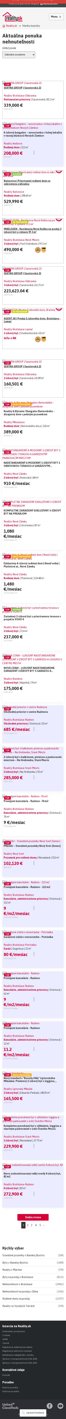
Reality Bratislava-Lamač (18, 329)
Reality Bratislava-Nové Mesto (21, 239)
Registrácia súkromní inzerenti (17, 1351)
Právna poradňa (10, 1387)
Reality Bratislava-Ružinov (19, 719)
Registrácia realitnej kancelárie (17, 1347)
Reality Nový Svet (14, 853)
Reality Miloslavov (14, 422)
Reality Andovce (13, 143)
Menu (54, 16)
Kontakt (6, 1375)
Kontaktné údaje (13, 1369)
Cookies (6, 1335)
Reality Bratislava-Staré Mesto (21, 768)
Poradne (8, 1382)
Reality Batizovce (14, 191)
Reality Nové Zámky (15, 473)
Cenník (5, 1343)
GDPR (5, 1339)
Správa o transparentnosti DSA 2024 (19, 1359)
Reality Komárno (13, 678)
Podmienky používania (13, 1331)
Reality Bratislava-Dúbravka (20, 95)
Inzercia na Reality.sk (16, 1326)
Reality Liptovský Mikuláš (18, 1088)
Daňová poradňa (10, 1391)
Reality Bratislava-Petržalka (20, 944)
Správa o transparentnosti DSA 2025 (19, 1363)
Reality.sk (11, 25)
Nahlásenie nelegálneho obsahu (18, 1355)
